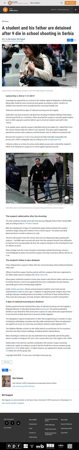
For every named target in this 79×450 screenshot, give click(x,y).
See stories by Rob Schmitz (23, 386)
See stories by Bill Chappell (13, 403)
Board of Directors (66, 424)
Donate (71, 3)
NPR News (5, 21)
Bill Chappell (21, 39)
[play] (5, 10)
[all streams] (76, 10)
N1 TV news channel (30, 223)
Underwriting (33, 437)
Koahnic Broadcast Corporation (50, 433)
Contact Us (32, 433)
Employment (33, 424)
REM (64, 324)
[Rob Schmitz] (6, 381)
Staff (30, 428)
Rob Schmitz (12, 39)
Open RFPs (64, 433)
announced (44, 309)
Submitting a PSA (66, 428)
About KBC (64, 419)
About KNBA (33, 419)
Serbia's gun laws (17, 289)
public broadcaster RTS (52, 140)
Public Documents (50, 429)
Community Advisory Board (51, 420)
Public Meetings (50, 425)
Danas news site (41, 275)
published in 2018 (12, 348)
